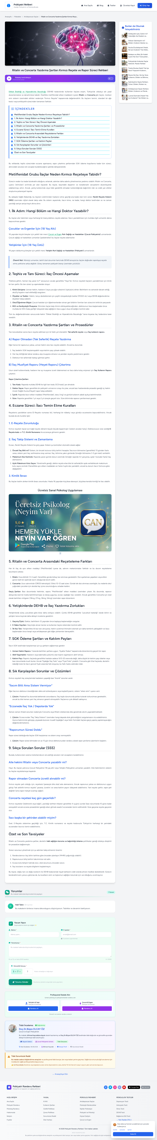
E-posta (66, 930)
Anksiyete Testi (121, 1105)
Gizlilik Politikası (48, 1109)
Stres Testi (120, 1109)
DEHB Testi (120, 1112)
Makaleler (17, 17)
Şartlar (130, 1130)
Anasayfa (8, 17)
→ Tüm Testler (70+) (123, 1120)
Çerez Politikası (48, 1112)
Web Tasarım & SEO (78, 1132)
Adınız (14, 930)
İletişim (9, 1116)
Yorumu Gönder (21, 982)
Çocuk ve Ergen (55, 234)
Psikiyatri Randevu (13, 1105)
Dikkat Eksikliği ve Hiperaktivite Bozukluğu (27, 92)
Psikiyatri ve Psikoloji (87, 1112)
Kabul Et (133, 1134)
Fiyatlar (9, 1120)
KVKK (45, 1101)
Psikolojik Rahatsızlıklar (88, 1105)
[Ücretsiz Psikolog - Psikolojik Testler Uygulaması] (60, 524)
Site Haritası (47, 1120)
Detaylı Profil (63, 1047)
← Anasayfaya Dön (60, 1074)
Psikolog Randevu (13, 1109)
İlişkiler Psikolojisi (86, 1109)
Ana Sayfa (10, 1101)
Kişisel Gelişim (85, 1116)
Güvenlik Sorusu (20, 966)
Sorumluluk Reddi (77, 1047)
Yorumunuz (16, 943)
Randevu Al (34, 1008)
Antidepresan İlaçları (31, 17)
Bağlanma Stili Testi (123, 1116)
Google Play (135, 1087)
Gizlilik (115, 1130)
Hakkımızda (11, 1112)
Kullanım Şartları (49, 1105)
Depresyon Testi (122, 1101)
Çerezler (122, 1130)
